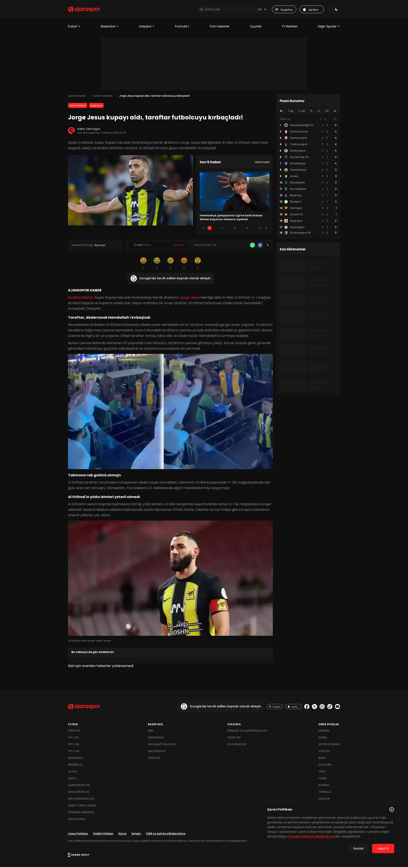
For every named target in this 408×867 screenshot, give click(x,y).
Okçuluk (324, 798)
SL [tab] (281, 110)
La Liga (72, 771)
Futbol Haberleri (102, 96)
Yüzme (323, 778)
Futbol (72, 26)
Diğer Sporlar (327, 26)
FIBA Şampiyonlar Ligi (162, 744)
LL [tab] (319, 110)
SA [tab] (327, 110)
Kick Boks (325, 764)
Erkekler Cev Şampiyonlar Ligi (247, 730)
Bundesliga (75, 758)
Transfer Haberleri (81, 812)
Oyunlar (256, 26)
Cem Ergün (93, 129)
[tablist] (308, 111)
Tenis (322, 771)
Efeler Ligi (233, 737)
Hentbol (324, 730)
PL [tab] (311, 110)
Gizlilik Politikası (103, 833)
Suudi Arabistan (78, 105)
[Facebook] (260, 245)
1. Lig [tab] (290, 110)
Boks (322, 758)
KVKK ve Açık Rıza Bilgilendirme (166, 833)
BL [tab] (335, 110)
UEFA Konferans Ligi (81, 798)
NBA (150, 730)
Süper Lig (74, 730)
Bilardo (324, 785)
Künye (122, 833)
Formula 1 (182, 26)
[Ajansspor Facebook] (306, 706)
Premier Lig (75, 764)
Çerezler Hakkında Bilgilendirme (311, 836)
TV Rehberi (290, 26)
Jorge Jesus (96, 105)
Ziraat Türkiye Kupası (82, 805)
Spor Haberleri (77, 96)
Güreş (323, 737)
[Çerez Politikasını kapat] (391, 809)
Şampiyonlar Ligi (79, 785)
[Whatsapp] (252, 245)
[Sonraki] (266, 228)
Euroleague (156, 737)
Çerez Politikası (78, 833)
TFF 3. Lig (73, 751)
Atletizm (324, 751)
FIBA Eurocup (157, 751)
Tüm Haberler (219, 26)
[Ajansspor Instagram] (322, 706)
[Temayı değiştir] (333, 9)
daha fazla (262, 162)
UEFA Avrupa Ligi (78, 792)
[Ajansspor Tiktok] (329, 706)
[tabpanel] (308, 176)
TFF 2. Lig (73, 744)
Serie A (72, 778)
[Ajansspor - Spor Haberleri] (84, 9)
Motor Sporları (329, 744)
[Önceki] (203, 228)
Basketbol (108, 26)
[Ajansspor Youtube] (337, 706)
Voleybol (145, 26)
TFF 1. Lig (73, 737)
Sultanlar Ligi (236, 744)
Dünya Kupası (76, 819)
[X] (267, 245)
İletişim (136, 833)
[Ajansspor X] (314, 706)
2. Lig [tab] (302, 110)
